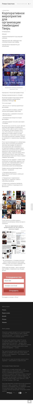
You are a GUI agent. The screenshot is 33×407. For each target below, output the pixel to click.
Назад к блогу (6, 10)
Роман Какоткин (8, 4)
